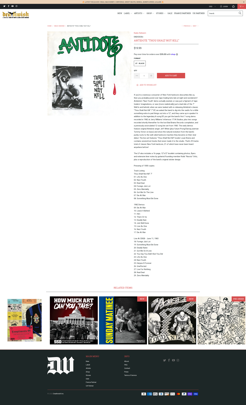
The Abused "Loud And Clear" (172, 320)
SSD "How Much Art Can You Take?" (74, 320)
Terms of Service (130, 375)
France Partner (182, 13)
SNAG (102, 2)
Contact (127, 368)
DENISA (139, 2)
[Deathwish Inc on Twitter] (4, 6)
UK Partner (199, 13)
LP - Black (139, 63)
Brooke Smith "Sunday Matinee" (123, 320)
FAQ (125, 365)
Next (195, 26)
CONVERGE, (119, 2)
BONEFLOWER (148, 2)
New (119, 13)
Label (127, 13)
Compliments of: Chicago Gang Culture (25, 320)
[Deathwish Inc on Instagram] (16, 6)
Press (126, 372)
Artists (138, 13)
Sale (170, 13)
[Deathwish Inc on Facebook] (8, 6)
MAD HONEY (110, 2)
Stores (160, 13)
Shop (149, 13)
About (126, 361)
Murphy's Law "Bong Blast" (221, 320)
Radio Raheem (140, 33)
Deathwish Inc (58, 394)
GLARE (158, 2)
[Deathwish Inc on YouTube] (12, 6)
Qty (135, 71)
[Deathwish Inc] (21, 15)
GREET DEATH (130, 2)
